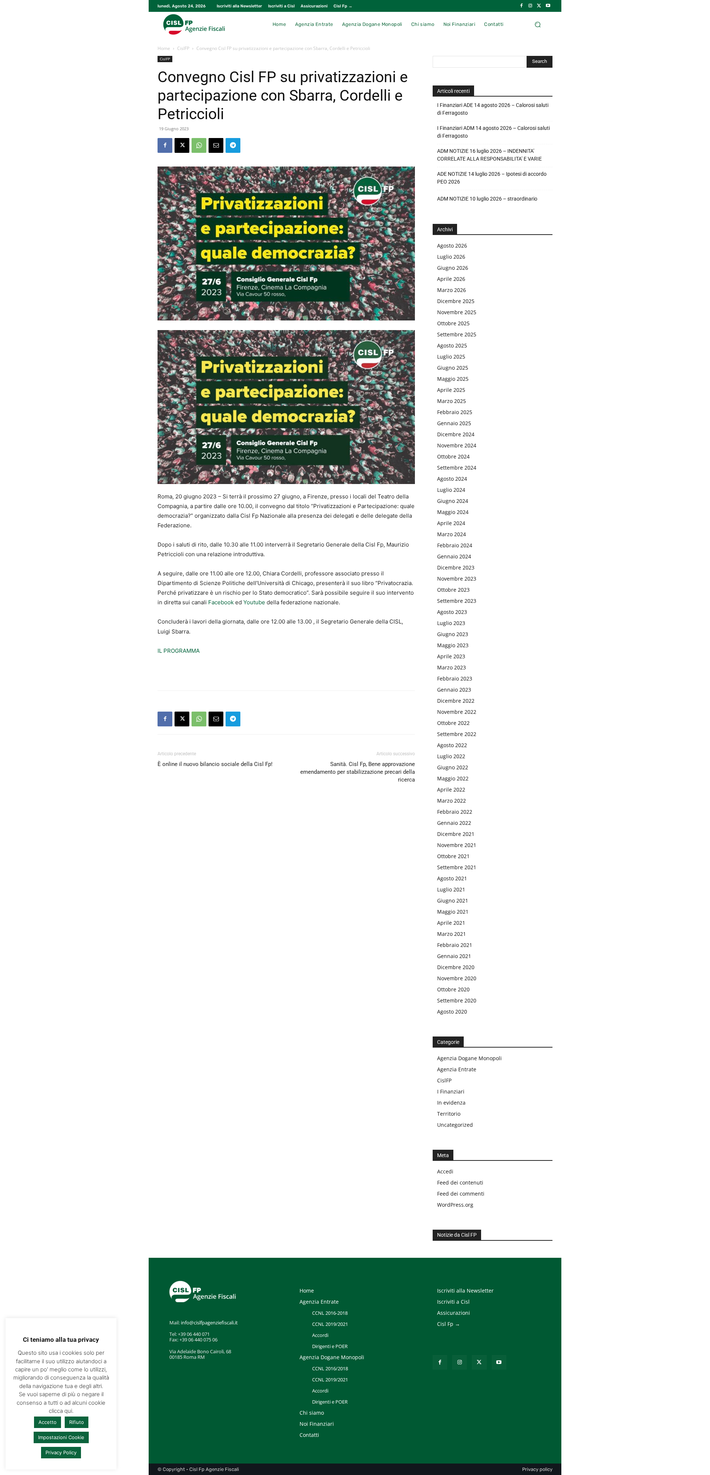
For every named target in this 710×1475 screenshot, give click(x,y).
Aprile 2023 (451, 656)
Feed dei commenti (460, 1193)
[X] (539, 5)
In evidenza (451, 1102)
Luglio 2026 (451, 256)
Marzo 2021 (451, 933)
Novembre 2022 (456, 711)
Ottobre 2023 (453, 589)
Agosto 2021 (452, 878)
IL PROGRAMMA (179, 650)
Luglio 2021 (451, 889)
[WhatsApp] (199, 145)
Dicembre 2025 (455, 301)
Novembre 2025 (456, 312)
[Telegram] (233, 145)
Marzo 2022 (451, 800)
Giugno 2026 (452, 267)
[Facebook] (521, 5)
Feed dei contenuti (460, 1182)
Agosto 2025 (452, 345)
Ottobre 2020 (453, 989)
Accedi (445, 1171)
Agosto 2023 (452, 611)
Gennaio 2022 (454, 822)
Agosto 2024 (452, 478)
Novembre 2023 (456, 578)
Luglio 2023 (451, 622)
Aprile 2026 (451, 278)
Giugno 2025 (452, 367)
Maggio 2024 (453, 511)
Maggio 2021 (453, 911)
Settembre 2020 (456, 1000)
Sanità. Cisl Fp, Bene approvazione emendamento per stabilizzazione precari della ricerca (357, 772)
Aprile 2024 (451, 523)
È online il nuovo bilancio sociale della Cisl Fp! (215, 764)
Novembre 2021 (456, 845)
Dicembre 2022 (455, 700)
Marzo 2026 (451, 289)
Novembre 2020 (456, 978)
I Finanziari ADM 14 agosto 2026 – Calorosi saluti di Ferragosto (493, 132)
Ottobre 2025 (453, 323)
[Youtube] (548, 5)
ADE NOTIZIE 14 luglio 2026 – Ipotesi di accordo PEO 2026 (492, 178)
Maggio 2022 (453, 778)
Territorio (448, 1113)
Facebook (221, 602)
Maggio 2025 (453, 378)
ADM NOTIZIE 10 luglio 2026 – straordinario (487, 199)
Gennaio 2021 (454, 956)
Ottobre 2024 (453, 456)
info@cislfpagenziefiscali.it (209, 1322)
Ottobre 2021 (453, 856)
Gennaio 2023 (454, 689)
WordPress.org (455, 1204)
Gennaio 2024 (454, 556)
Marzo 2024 (451, 534)
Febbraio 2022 (454, 811)
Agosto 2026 (452, 245)
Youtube (254, 602)
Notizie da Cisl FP (457, 1235)
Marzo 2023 (451, 667)
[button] (537, 24)
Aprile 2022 (451, 789)
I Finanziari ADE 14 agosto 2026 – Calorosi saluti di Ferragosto (492, 109)
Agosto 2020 (452, 1011)
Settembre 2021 (456, 867)
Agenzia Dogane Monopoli (469, 1058)
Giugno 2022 (452, 767)
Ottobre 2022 (453, 722)
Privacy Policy (61, 1452)
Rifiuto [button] (76, 1422)
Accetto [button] (47, 1422)
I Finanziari (450, 1091)
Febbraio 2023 (454, 678)
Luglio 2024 (451, 489)
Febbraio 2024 (454, 545)
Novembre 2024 (456, 445)
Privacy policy (537, 1469)
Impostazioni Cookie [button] (61, 1437)
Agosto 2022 (452, 745)
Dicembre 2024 (455, 434)
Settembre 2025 (456, 334)
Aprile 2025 (451, 389)
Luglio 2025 (451, 356)
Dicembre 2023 (455, 567)
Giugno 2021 (452, 900)
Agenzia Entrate (456, 1069)
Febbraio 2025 (454, 412)
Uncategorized (455, 1124)
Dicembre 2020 (455, 967)
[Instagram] (530, 5)
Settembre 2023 (456, 600)
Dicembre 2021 (455, 833)
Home (164, 48)
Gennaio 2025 (454, 423)
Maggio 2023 (453, 645)
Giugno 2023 (452, 634)
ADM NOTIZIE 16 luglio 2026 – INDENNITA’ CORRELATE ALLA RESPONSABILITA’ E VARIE (489, 155)
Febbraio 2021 (454, 944)
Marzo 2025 (451, 400)
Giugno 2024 (452, 500)
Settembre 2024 (456, 467)
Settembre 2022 (456, 734)
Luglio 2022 (451, 756)
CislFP (183, 48)
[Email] (216, 145)
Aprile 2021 (451, 922)
